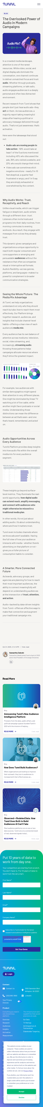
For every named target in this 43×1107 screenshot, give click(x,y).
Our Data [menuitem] (26, 1019)
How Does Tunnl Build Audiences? (21, 767)
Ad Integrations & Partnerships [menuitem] (29, 1027)
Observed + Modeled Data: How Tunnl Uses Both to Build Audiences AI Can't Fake (19, 821)
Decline (21, 1097)
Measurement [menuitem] (8, 1035)
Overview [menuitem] (6, 1019)
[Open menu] (38, 4)
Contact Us (10, 988)
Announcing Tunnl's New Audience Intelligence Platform (21, 715)
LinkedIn (28, 996)
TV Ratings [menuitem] (27, 1023)
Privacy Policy (28, 1071)
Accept (21, 1091)
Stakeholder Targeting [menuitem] (31, 1031)
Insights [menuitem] (6, 1029)
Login (10, 974)
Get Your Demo (21, 949)
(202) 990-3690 (11, 996)
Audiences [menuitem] (6, 1026)
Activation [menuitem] (6, 1032)
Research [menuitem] (6, 1023)
